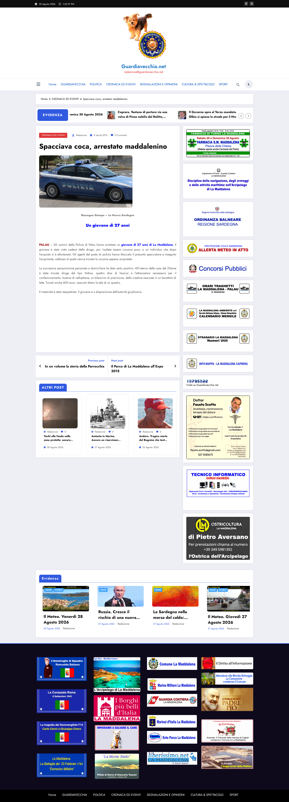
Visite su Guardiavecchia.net (202, 385)
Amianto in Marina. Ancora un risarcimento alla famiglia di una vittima (105, 438)
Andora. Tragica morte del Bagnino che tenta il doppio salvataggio (153, 438)
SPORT (223, 84)
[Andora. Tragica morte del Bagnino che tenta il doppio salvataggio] (155, 413)
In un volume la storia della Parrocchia (74, 366)
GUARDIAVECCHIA (73, 84)
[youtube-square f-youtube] (252, 4)
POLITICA (96, 84)
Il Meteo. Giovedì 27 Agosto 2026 (147, 619)
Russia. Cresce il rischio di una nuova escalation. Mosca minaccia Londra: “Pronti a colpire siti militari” (38, 614)
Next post (117, 360)
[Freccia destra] (248, 116)
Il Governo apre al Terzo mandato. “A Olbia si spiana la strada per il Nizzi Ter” (191, 114)
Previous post (96, 360)
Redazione (81, 135)
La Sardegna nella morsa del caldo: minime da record (90, 614)
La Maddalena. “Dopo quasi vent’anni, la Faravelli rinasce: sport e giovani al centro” (204, 614)
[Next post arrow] (175, 366)
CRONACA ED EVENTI (120, 84)
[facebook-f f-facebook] (246, 4)
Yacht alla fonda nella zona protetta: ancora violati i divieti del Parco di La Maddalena (58, 438)
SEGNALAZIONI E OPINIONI (158, 84)
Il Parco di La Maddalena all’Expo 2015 (137, 368)
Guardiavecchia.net (143, 66)
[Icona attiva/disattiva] (38, 84)
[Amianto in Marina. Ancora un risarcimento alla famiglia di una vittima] (107, 413)
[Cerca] (238, 85)
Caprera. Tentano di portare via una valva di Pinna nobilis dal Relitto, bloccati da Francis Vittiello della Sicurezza (118, 114)
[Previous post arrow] (40, 366)
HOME (78, 589)
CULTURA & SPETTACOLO (198, 84)
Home (52, 84)
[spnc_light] (249, 84)
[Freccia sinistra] (241, 116)
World (143, 589)
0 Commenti (121, 135)
